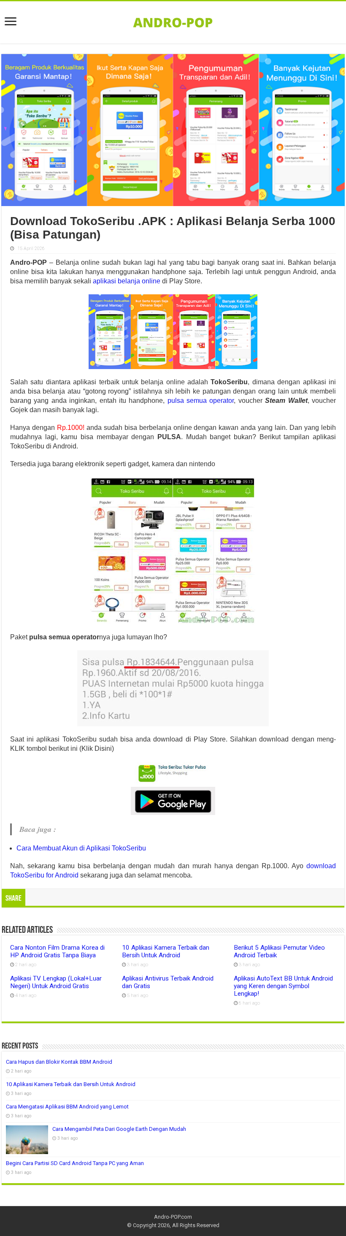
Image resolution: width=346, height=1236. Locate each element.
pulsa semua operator (201, 400)
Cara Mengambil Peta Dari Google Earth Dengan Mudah (119, 1129)
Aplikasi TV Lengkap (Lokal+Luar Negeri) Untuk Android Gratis (56, 982)
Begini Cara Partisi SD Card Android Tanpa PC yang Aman (75, 1163)
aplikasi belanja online (126, 281)
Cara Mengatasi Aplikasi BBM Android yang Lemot (67, 1106)
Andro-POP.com (173, 1217)
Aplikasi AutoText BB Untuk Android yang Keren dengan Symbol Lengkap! (283, 986)
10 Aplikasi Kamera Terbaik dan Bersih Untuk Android (165, 951)
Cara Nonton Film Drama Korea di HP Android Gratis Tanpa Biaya (57, 951)
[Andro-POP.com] (173, 21)
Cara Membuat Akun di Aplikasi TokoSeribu (81, 848)
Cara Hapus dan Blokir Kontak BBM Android (59, 1062)
